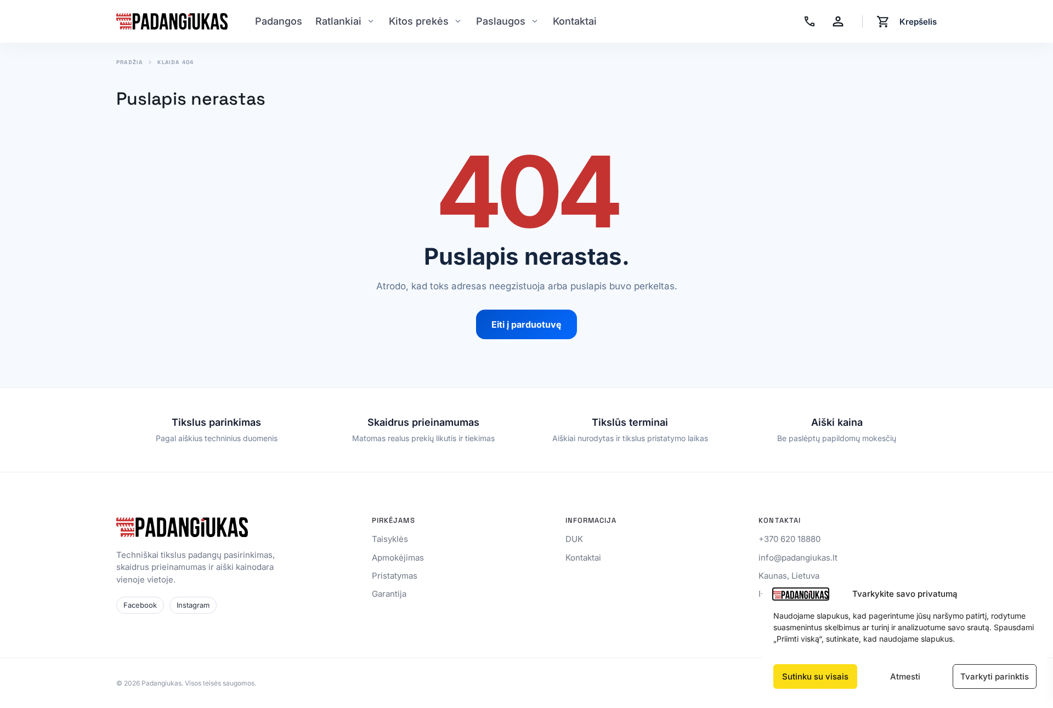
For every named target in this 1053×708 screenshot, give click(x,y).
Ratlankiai (338, 21)
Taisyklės (390, 539)
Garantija (389, 594)
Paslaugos (500, 21)
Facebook (140, 605)
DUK (574, 539)
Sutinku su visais (815, 676)
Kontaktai (575, 21)
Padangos (278, 21)
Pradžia (129, 62)
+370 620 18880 (789, 539)
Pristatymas (394, 575)
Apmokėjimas (398, 557)
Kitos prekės (419, 21)
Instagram (193, 605)
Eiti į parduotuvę (526, 324)
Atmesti (905, 676)
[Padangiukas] (172, 21)
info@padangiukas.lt (797, 557)
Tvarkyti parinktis (994, 676)
